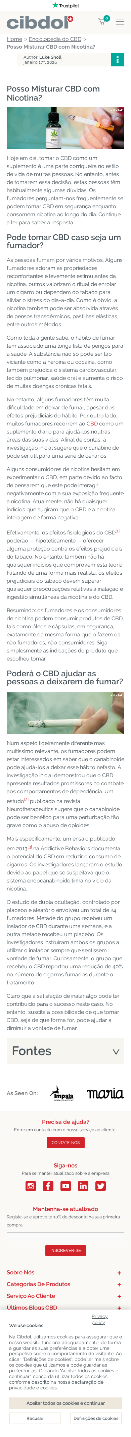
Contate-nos (66, 1142)
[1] (118, 530)
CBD (92, 423)
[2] (26, 799)
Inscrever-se (65, 1250)
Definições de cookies (96, 1418)
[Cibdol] (40, 19)
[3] (30, 846)
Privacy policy (100, 1318)
